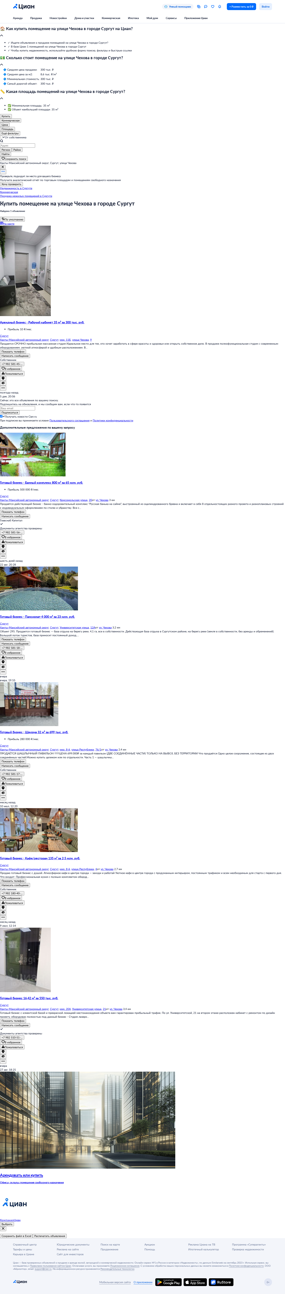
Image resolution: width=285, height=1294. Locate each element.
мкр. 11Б (65, 339)
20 (90, 500)
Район (17, 150)
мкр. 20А (65, 1009)
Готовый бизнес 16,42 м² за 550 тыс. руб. (29, 998)
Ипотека (133, 18)
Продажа (36, 18)
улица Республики (82, 749)
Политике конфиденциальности (246, 1265)
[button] (142, 32)
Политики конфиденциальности (113, 420)
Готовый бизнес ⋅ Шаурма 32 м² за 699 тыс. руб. (34, 732)
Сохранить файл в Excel (16, 1236)
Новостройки (58, 18)
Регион (6, 150)
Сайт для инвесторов (70, 1254)
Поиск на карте (110, 1244)
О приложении (143, 1282)
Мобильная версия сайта (115, 1282)
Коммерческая (111, 18)
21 (104, 1009)
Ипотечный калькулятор (203, 1249)
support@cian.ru (43, 1268)
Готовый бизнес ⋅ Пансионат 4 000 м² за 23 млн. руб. (37, 616)
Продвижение (109, 1249)
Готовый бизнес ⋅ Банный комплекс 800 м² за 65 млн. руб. (41, 482)
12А (92, 627)
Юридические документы (73, 1244)
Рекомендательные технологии (117, 1268)
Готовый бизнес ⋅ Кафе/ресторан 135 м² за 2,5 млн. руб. (40, 858)
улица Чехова (80, 339)
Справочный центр (25, 1244)
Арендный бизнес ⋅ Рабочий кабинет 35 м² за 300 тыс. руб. (42, 322)
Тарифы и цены (22, 1249)
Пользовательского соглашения (69, 420)
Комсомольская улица (73, 500)
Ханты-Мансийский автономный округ (24, 339)
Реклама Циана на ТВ (201, 1244)
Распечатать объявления (49, 1236)
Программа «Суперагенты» (249, 1244)
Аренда (17, 18)
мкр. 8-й (65, 749)
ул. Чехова (102, 500)
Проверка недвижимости (248, 1249)
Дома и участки (84, 18)
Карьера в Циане (23, 1254)
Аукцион (149, 1244)
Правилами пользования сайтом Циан (50, 1265)
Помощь (149, 1249)
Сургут (54, 339)
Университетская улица (74, 627)
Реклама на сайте (68, 1249)
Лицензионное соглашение (124, 1265)
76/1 (98, 749)
